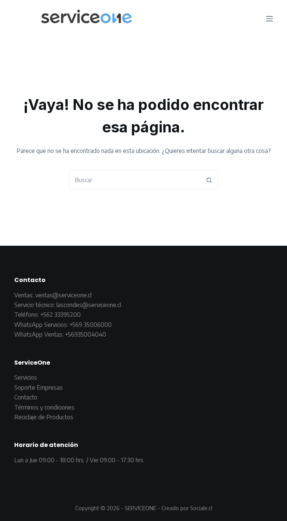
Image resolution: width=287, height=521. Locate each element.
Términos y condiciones (44, 407)
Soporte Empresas (38, 387)
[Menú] (269, 18)
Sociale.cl (201, 508)
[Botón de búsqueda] (209, 180)
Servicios (25, 377)
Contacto (25, 397)
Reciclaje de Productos (43, 417)
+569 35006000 (91, 324)
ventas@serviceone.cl (63, 295)
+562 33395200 (60, 314)
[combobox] (134, 180)
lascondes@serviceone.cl (88, 305)
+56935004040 (85, 334)
